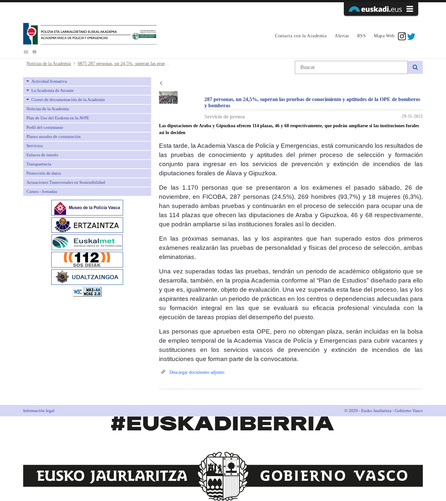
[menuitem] (300, 36)
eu (26, 51)
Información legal (39, 410)
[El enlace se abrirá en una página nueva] (87, 207)
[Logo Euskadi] (381, 9)
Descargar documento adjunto (196, 372)
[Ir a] (90, 34)
